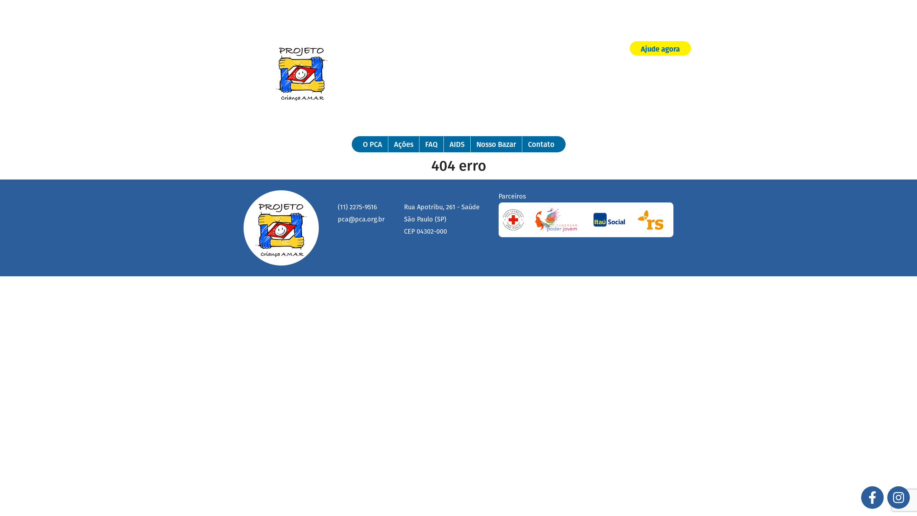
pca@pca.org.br (361, 219)
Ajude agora (660, 49)
